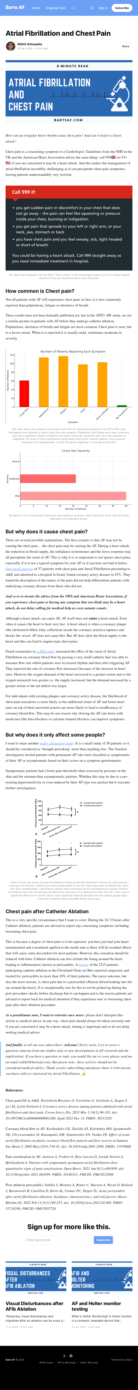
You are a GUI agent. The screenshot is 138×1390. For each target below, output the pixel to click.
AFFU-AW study (66, 1362)
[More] (73, 8)
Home (36, 8)
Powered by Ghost (121, 1359)
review (83, 964)
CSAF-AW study (89, 1362)
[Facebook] (71, 1355)
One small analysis (19, 568)
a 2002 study (45, 651)
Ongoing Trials (56, 8)
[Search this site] (92, 8)
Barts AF (15, 7)
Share (125, 46)
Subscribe (122, 8)
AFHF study (46, 1362)
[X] (64, 1355)
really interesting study (56, 743)
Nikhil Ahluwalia (29, 44)
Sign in (103, 8)
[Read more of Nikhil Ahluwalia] (11, 46)
